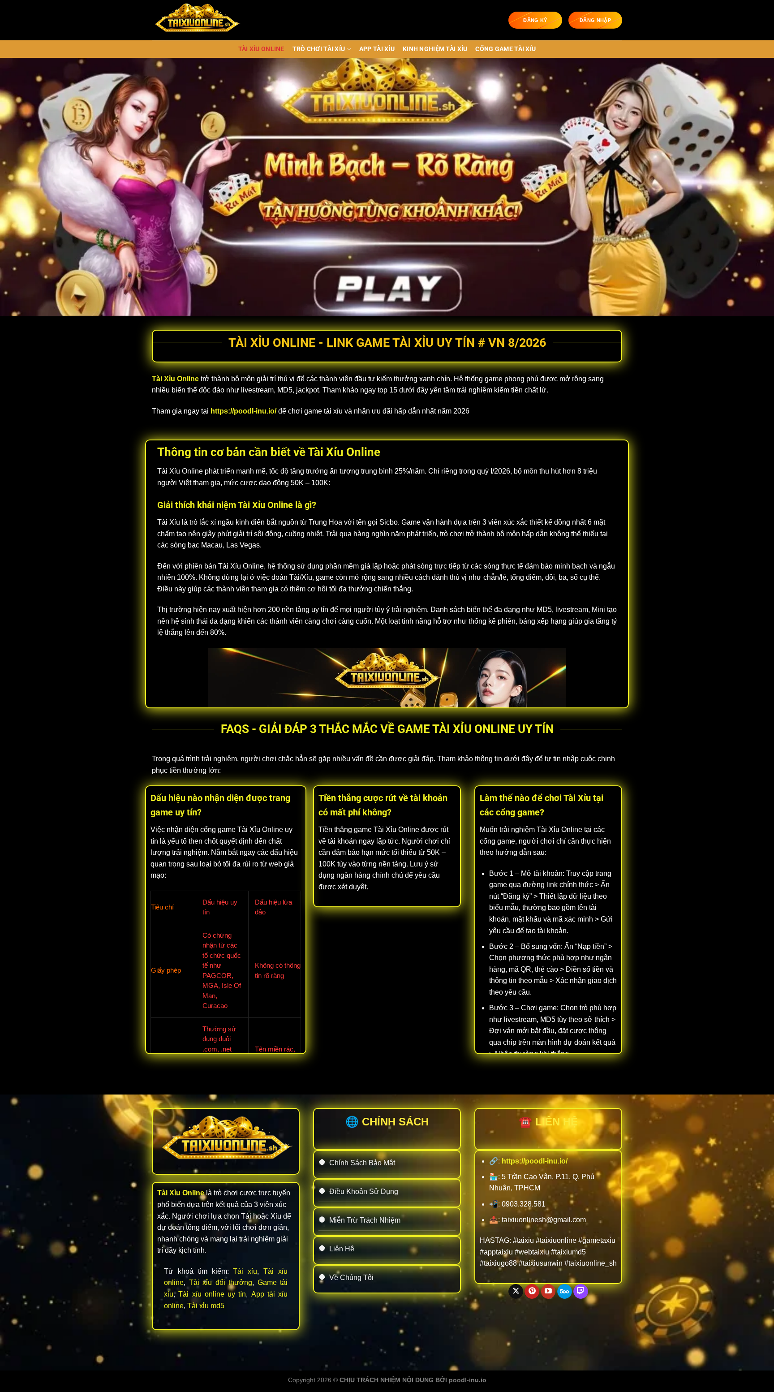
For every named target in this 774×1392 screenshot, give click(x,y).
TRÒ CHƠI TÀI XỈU (318, 49)
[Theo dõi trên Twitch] (580, 1291)
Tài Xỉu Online (261, 49)
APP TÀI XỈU (377, 49)
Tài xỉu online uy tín (212, 1294)
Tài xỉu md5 (205, 1306)
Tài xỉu (245, 1271)
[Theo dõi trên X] (515, 1291)
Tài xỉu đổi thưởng (221, 1282)
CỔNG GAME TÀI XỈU (505, 49)
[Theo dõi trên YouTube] (548, 1291)
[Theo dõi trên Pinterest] (532, 1291)
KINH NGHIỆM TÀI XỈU (435, 49)
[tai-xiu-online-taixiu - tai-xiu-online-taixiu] (196, 20)
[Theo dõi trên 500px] (564, 1291)
